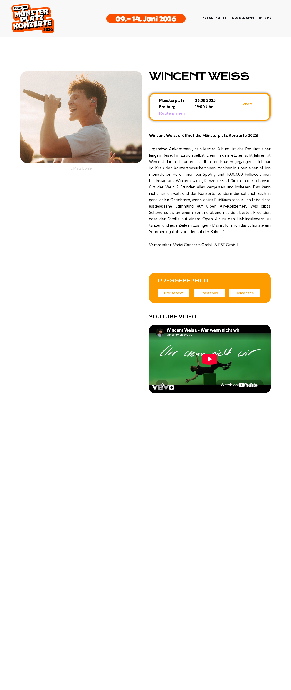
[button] (173, 293)
